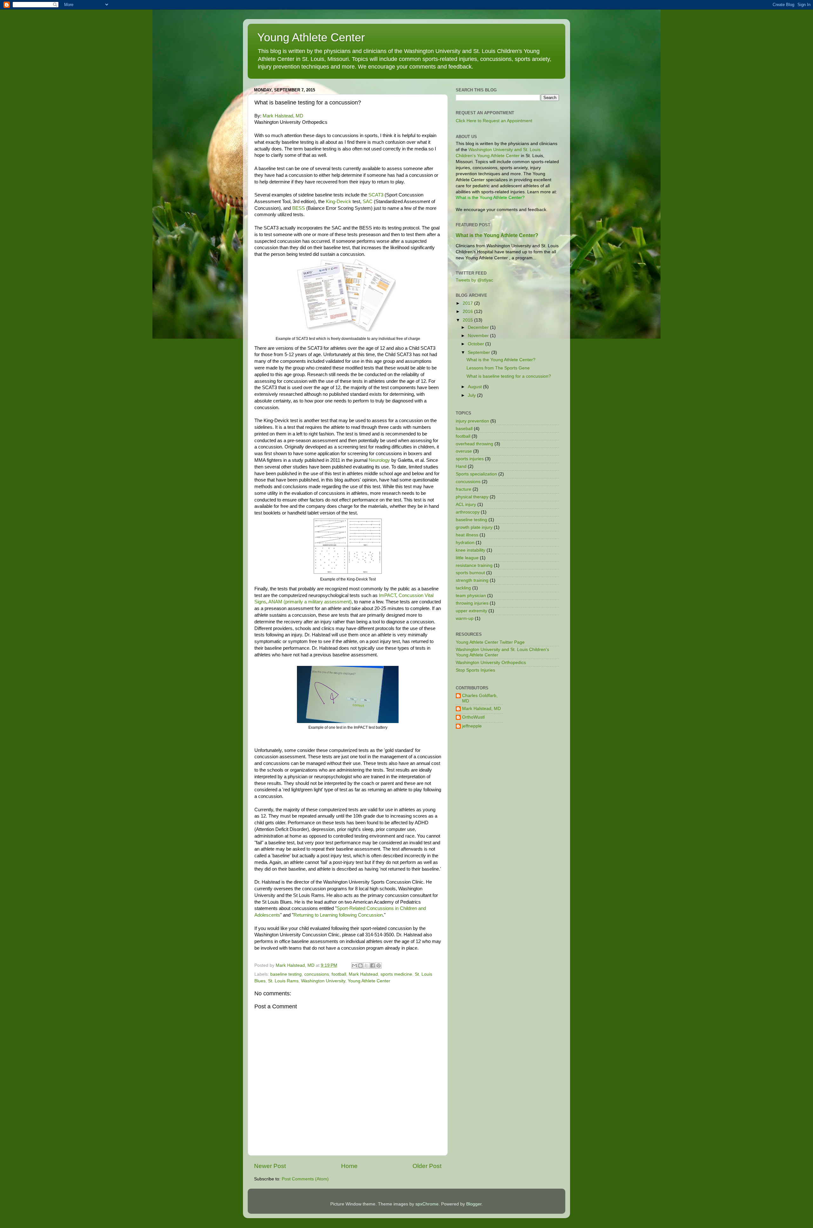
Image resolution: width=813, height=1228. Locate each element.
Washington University (323, 981)
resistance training (474, 565)
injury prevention (472, 421)
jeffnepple (472, 726)
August (475, 386)
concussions (316, 974)
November (479, 335)
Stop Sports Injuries (475, 670)
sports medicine (396, 974)
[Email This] (354, 965)
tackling (463, 588)
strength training (472, 580)
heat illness (467, 535)
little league (467, 557)
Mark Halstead (363, 974)
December (479, 327)
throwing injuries (472, 603)
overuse (464, 451)
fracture (463, 489)
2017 (468, 303)
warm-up (465, 618)
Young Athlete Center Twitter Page (490, 642)
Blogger (473, 1204)
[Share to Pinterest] (378, 965)
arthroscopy (468, 512)
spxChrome (427, 1204)
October (476, 344)
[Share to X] (366, 965)
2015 (468, 320)
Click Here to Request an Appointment (494, 120)
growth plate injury (474, 527)
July (472, 395)
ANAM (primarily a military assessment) (310, 601)
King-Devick (338, 201)
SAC (368, 201)
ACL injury (466, 504)
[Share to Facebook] (372, 965)
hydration (465, 542)
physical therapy (472, 497)
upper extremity (471, 610)
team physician (471, 595)
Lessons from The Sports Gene (498, 368)
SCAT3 (376, 194)
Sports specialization (476, 474)
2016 (468, 311)
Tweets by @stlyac (474, 280)
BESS (298, 208)
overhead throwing (474, 443)
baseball (464, 428)
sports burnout (470, 572)
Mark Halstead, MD (283, 115)
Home (349, 1166)
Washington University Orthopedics (491, 662)
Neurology (379, 460)
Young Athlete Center (311, 37)
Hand (461, 466)
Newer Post (270, 1166)
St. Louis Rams (283, 981)
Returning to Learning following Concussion (338, 915)
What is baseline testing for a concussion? (509, 376)
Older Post (427, 1166)
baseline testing (286, 974)
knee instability (470, 550)
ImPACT (387, 595)
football (339, 974)
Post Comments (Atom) (305, 1179)
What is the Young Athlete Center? (497, 235)
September (479, 352)
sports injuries (470, 458)
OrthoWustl (473, 717)
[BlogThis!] (360, 965)
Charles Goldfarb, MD (480, 698)
